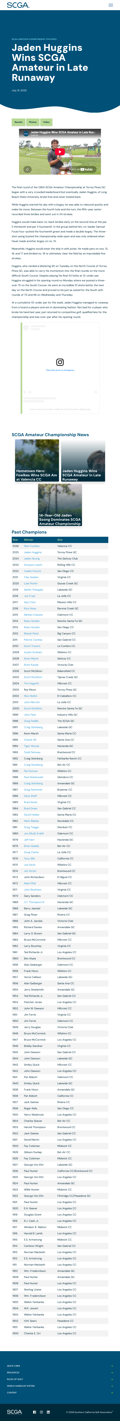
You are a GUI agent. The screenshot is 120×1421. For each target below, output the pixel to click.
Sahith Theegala (33, 589)
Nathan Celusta (33, 614)
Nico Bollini (30, 696)
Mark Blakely (31, 821)
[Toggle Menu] (110, 5)
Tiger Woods (31, 746)
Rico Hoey (30, 608)
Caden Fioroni (32, 571)
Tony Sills (29, 858)
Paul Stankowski (33, 777)
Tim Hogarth (31, 683)
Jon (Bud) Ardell (34, 833)
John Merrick (32, 702)
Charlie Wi (30, 739)
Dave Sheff (30, 796)
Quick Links (13, 1366)
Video (46, 122)
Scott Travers (32, 646)
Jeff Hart (29, 839)
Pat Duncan (31, 771)
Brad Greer (30, 802)
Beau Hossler (32, 621)
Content (12, 1392)
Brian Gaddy (31, 846)
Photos (33, 122)
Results (19, 122)
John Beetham (32, 889)
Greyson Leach (33, 565)
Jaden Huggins (33, 552)
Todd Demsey (32, 752)
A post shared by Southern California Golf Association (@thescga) (60, 409)
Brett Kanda (31, 665)
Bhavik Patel (31, 633)
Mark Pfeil (30, 883)
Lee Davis (29, 865)
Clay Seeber (31, 577)
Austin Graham (33, 652)
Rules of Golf (15, 1379)
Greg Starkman (33, 789)
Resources (13, 1372)
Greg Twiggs (31, 827)
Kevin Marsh (31, 658)
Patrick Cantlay (33, 640)
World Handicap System (21, 1386)
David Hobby (31, 814)
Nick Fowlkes (32, 546)
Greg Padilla (31, 721)
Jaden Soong (32, 558)
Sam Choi (30, 602)
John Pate (30, 714)
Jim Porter (30, 871)
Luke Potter (31, 583)
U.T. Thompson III (34, 902)
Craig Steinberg (33, 727)
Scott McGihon (33, 677)
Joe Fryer (29, 596)
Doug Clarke (31, 852)
